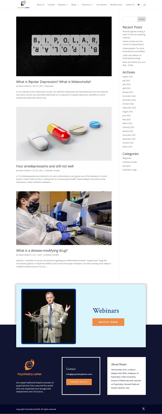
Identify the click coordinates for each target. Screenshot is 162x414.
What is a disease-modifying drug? (42, 250)
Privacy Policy (79, 382)
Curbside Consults (52, 170)
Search (141, 19)
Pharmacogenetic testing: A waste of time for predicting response (134, 34)
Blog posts (127, 158)
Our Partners (101, 5)
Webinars (62, 5)
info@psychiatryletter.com (79, 374)
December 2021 (129, 135)
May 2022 (127, 119)
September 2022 (129, 107)
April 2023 (127, 88)
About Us (40, 5)
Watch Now (108, 322)
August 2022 (128, 111)
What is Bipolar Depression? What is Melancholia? (53, 81)
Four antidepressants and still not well (45, 166)
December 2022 (129, 96)
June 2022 (127, 115)
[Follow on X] (143, 408)
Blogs (73, 5)
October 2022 (128, 104)
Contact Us (130, 5)
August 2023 (128, 76)
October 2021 (128, 143)
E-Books (51, 5)
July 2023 (126, 80)
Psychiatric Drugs (130, 170)
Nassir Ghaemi (25, 86)
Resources (86, 5)
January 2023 (128, 92)
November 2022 (129, 100)
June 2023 (127, 84)
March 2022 (127, 123)
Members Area (116, 5)
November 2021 (129, 139)
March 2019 (127, 146)
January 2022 (128, 131)
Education (49, 86)
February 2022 (128, 127)
